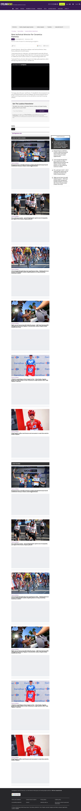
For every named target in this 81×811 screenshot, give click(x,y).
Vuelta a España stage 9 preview (26, 27)
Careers (27, 802)
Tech (45, 8)
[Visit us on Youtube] (55, 4)
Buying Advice (52, 8)
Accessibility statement (16, 802)
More (66, 8)
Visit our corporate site (57, 790)
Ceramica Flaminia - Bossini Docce (31, 31)
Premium (39, 8)
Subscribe (62, 4)
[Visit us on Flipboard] (57, 4)
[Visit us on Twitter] (51, 4)
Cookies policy (58, 799)
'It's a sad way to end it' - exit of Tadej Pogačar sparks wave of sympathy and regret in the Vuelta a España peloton (61, 172)
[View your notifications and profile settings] (73, 4)
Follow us (40, 45)
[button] (77, 4)
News (17, 8)
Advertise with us (44, 802)
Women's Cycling (30, 8)
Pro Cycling (14, 31)
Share (14, 45)
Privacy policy (43, 799)
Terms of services (27, 114)
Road (13, 129)
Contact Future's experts (31, 799)
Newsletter (47, 45)
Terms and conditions (16, 799)
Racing (22, 8)
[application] (30, 76)
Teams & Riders (20, 31)
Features (60, 8)
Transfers (50, 27)
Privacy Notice (15, 115)
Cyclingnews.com (20, 39)
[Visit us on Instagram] (53, 4)
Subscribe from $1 (59, 27)
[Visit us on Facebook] (49, 4)
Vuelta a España (40, 27)
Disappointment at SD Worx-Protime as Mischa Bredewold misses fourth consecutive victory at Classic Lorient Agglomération (61, 153)
